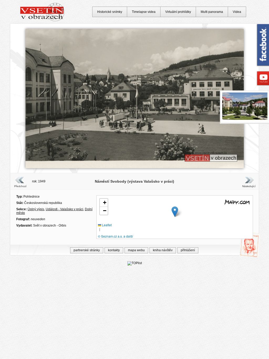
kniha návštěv (163, 250)
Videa (237, 12)
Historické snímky (109, 12)
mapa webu (136, 250)
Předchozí (20, 186)
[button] (175, 211)
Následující (248, 186)
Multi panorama (212, 12)
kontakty (114, 250)
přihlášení (188, 250)
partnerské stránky (87, 250)
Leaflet (106, 225)
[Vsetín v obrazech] (42, 20)
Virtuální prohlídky (178, 12)
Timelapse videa (144, 12)
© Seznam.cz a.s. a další (115, 236)
